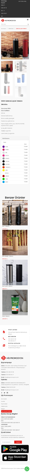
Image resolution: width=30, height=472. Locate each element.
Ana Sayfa (3, 28)
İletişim (3, 409)
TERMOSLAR (10, 28)
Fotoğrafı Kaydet (23, 57)
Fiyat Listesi (4, 404)
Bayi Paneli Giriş (22, 1)
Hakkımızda (4, 406)
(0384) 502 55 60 (10, 387)
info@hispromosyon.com (12, 377)
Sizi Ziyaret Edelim (6, 411)
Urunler (3, 401)
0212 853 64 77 (10, 374)
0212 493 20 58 (10, 372)
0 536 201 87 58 (4, 13)
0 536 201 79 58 (4, 7)
